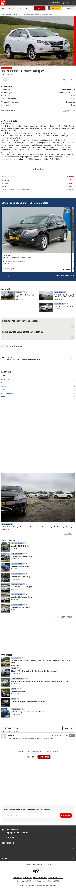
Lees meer (68, 534)
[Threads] (21, 832)
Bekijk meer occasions (64, 276)
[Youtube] (27, 832)
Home (2, 14)
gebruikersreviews (7, 393)
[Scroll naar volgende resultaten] (7, 275)
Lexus (15, 14)
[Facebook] (8, 832)
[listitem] (36, 239)
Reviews (8, 14)
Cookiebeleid (17, 877)
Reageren (68, 728)
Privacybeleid (27, 877)
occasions (4, 383)
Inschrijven (65, 815)
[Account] (64, 3)
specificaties (5, 379)
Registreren (44, 757)
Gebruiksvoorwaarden (55, 877)
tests (3, 390)
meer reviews (66, 617)
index (3, 397)
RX (20, 14)
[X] (14, 832)
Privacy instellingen (40, 877)
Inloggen (30, 757)
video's (3, 386)
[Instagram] (11, 832)
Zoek (40, 8)
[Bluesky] (18, 832)
